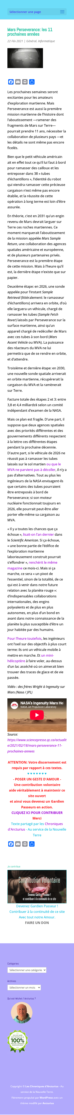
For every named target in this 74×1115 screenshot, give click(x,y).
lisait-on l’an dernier (38, 534)
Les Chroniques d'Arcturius (42, 1086)
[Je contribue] (37, 886)
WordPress (46, 1097)
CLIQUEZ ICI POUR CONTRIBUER (37, 812)
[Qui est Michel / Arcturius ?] (21, 1012)
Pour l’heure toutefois (24, 638)
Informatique (46, 41)
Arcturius (48, 1103)
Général (31, 41)
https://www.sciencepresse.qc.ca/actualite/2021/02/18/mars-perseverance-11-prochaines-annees (37, 745)
